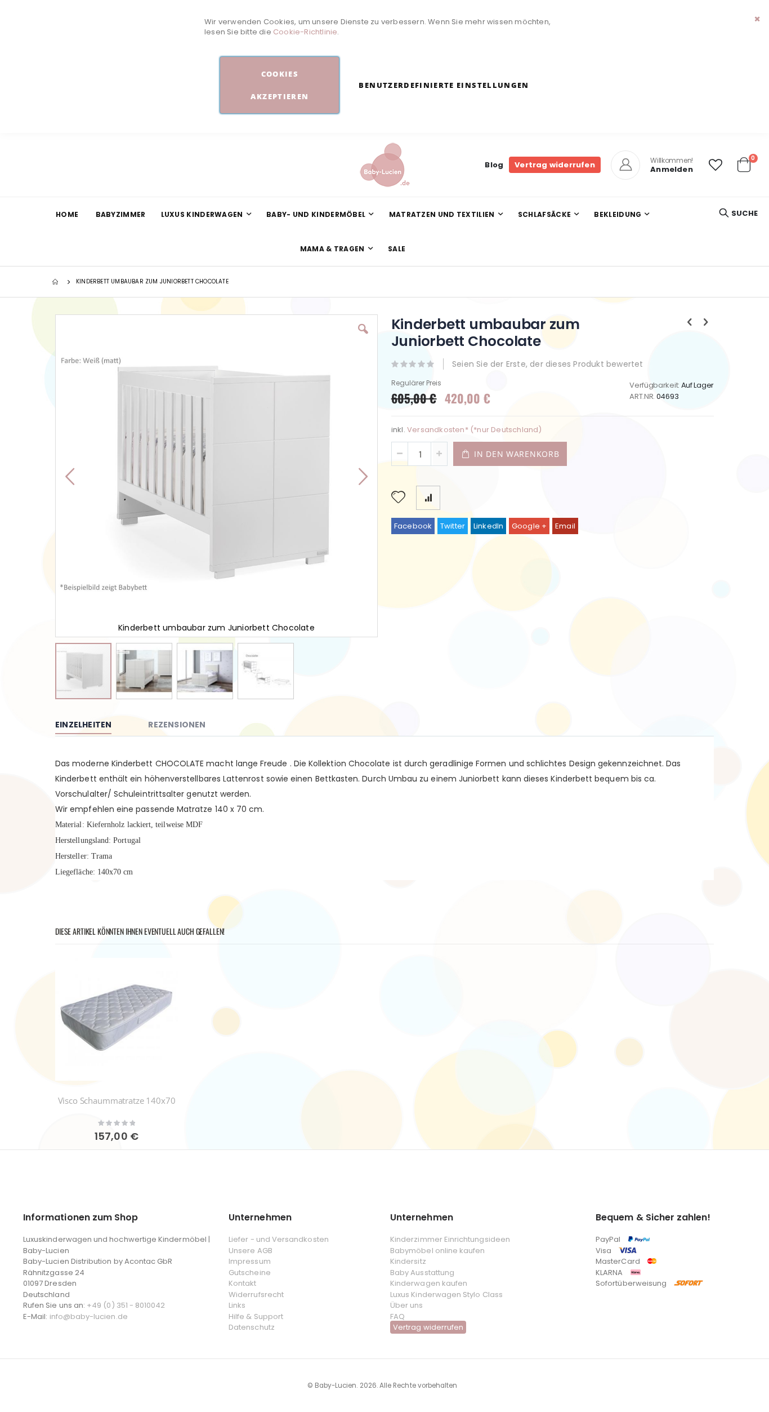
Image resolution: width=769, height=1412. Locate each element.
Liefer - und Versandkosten (279, 1239)
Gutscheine (250, 1272)
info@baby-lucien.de (89, 1316)
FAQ (397, 1316)
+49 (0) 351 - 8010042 (126, 1305)
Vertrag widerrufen (555, 164)
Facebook (413, 526)
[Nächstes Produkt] (706, 322)
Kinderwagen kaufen (428, 1283)
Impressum (250, 1261)
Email (565, 526)
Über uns (406, 1305)
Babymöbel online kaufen (437, 1250)
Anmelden (671, 169)
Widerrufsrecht (256, 1294)
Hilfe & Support (256, 1316)
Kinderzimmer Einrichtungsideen (450, 1239)
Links (237, 1305)
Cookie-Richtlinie (305, 31)
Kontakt (242, 1283)
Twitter (452, 526)
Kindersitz (408, 1261)
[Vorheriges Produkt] (690, 322)
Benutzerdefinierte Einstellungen (444, 85)
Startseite (56, 282)
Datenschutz (252, 1327)
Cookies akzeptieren (280, 85)
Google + (529, 526)
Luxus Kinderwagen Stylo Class (446, 1294)
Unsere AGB (250, 1250)
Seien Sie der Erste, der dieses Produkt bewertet (547, 364)
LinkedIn (488, 526)
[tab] (91, 725)
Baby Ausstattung (422, 1272)
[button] (715, 165)
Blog (494, 164)
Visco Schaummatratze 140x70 (117, 1100)
